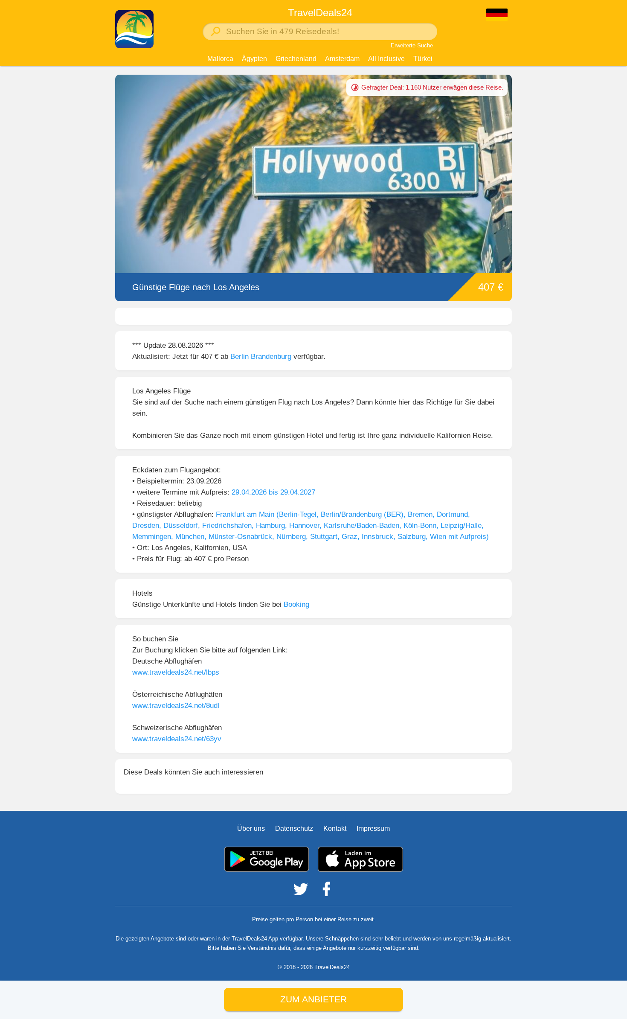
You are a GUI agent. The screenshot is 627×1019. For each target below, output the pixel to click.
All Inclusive (386, 58)
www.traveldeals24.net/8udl (175, 705)
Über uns (251, 828)
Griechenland (296, 58)
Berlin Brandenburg (260, 356)
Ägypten (254, 58)
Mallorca (220, 58)
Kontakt (334, 828)
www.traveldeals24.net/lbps (175, 672)
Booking (296, 604)
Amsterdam (342, 58)
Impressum (373, 828)
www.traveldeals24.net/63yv (176, 738)
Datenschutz (294, 828)
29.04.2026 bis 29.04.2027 (273, 492)
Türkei (423, 58)
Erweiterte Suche (412, 45)
